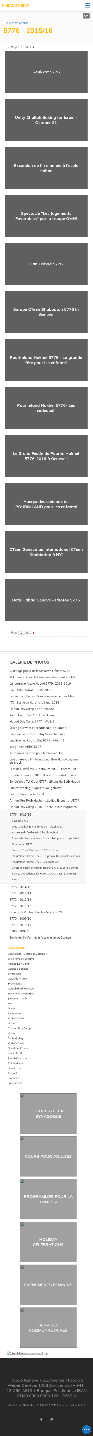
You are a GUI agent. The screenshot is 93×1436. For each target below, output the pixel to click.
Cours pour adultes (48, 1156)
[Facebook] (41, 1419)
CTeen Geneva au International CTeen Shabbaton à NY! (46, 552)
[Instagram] (52, 1419)
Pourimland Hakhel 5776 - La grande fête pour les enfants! (46, 360)
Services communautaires (48, 1327)
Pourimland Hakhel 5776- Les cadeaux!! (46, 408)
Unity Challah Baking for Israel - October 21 (46, 120)
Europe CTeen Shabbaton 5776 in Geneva (46, 312)
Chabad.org (29, 1405)
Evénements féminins (48, 1284)
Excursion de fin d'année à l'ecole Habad (46, 168)
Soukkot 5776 (46, 72)
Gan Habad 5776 (46, 264)
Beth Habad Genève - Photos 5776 (46, 600)
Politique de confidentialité (69, 1405)
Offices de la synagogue (48, 1113)
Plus (14, 879)
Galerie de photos (16, 23)
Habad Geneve (15, 5)
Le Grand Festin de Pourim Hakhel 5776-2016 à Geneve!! (46, 456)
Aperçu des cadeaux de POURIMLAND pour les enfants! (46, 504)
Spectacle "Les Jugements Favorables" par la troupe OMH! (46, 216)
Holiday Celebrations (48, 1242)
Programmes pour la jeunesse (48, 1199)
